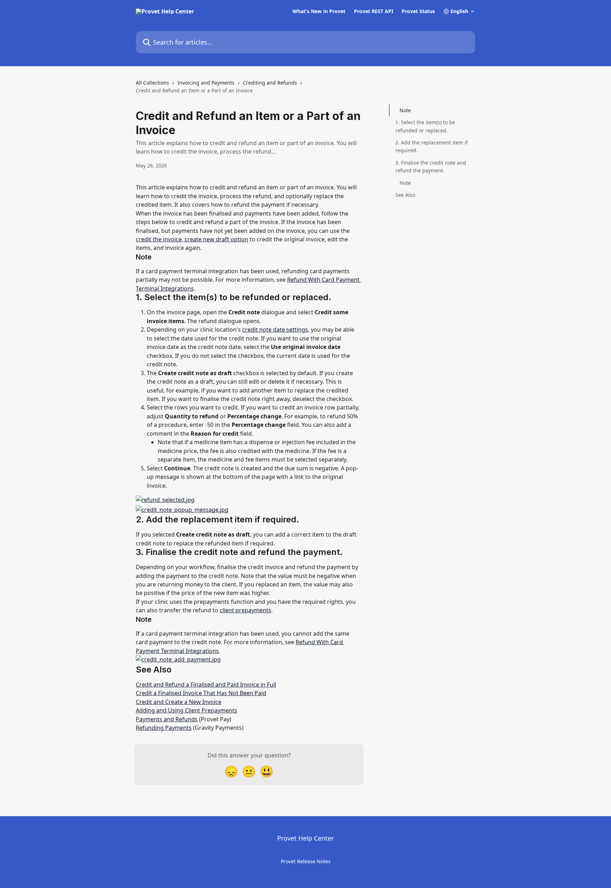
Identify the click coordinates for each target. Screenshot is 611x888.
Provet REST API (373, 11)
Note (405, 110)
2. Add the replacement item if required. (431, 146)
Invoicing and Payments (206, 82)
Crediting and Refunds (270, 82)
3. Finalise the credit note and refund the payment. (430, 166)
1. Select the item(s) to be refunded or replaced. (425, 126)
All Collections (152, 82)
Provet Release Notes (306, 861)
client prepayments (245, 610)
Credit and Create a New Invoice (178, 702)
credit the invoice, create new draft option (192, 239)
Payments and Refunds (167, 719)
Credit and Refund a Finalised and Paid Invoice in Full (206, 684)
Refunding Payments (164, 728)
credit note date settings (275, 329)
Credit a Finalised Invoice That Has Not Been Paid (201, 693)
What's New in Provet (318, 11)
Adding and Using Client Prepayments (186, 710)
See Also (405, 194)
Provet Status (418, 11)
